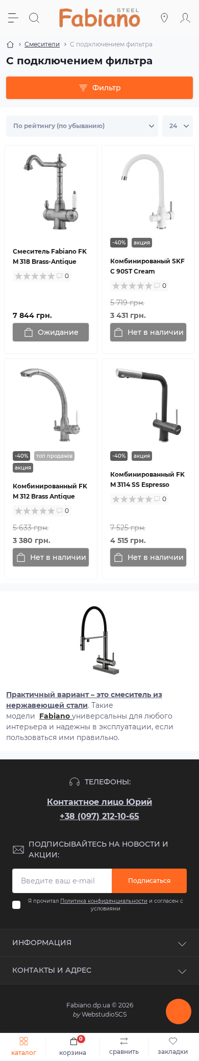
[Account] (186, 18)
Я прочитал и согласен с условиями (105, 905)
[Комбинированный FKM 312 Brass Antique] (51, 405)
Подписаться (149, 880)
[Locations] (165, 18)
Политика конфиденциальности (103, 901)
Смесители (42, 44)
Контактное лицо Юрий (99, 802)
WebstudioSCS (99, 1014)
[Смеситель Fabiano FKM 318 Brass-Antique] (51, 192)
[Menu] (14, 18)
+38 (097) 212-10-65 (99, 816)
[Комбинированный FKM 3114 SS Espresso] (148, 405)
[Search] (35, 18)
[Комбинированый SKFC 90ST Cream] (148, 192)
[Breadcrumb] (10, 44)
